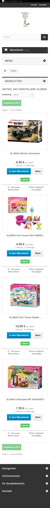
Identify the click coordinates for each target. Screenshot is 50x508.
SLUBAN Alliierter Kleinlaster (25, 153)
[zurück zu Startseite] (5, 71)
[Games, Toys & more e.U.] (25, 18)
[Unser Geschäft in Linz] (25, 1)
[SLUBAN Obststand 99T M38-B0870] (25, 377)
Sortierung (6, 95)
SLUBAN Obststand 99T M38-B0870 (25, 399)
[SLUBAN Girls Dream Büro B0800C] (25, 213)
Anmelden (43, 5)
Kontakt (34, 5)
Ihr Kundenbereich (13, 483)
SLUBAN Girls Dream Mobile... (25, 317)
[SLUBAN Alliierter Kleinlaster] (25, 131)
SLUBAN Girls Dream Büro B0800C (25, 235)
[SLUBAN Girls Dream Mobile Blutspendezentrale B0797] (25, 295)
